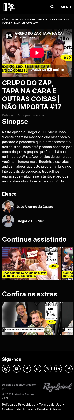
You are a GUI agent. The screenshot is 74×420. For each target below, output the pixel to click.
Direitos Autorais (49, 409)
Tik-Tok (37, 369)
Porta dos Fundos (9, 7)
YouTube (17, 369)
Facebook (27, 369)
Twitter (48, 369)
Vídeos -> (8, 19)
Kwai (69, 369)
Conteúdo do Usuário (17, 409)
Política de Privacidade (18, 404)
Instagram (6, 369)
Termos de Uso (50, 404)
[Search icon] (52, 7)
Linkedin (58, 369)
